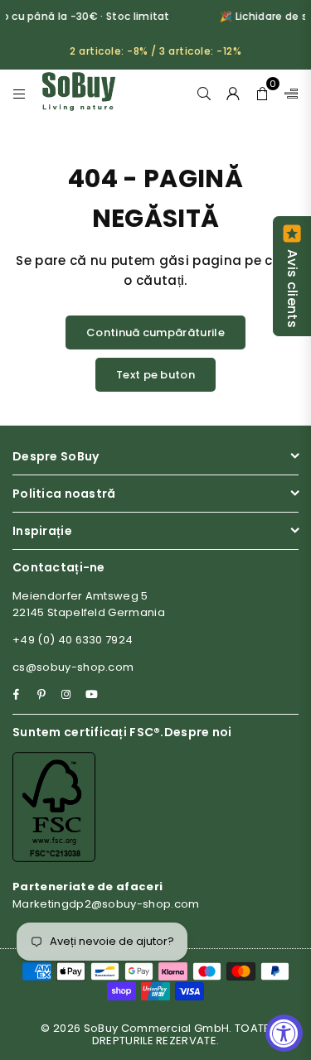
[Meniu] (19, 92)
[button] (262, 92)
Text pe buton (155, 375)
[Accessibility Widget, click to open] (284, 1033)
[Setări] (288, 92)
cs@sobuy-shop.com (73, 667)
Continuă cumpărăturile (155, 332)
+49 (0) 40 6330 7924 (72, 640)
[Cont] (233, 92)
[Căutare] (204, 92)
